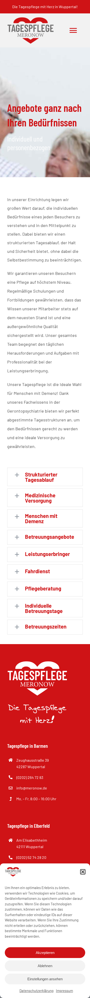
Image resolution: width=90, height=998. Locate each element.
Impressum (64, 990)
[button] (82, 871)
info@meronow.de (31, 788)
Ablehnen (45, 966)
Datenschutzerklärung (36, 990)
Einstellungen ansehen (45, 979)
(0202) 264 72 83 (29, 777)
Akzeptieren (45, 953)
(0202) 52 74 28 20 (31, 857)
